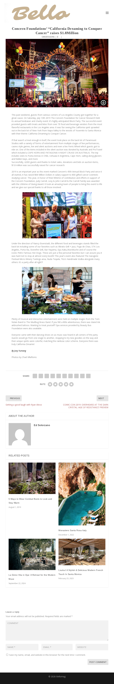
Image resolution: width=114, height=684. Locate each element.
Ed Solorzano (42, 425)
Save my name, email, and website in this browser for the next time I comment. (47, 654)
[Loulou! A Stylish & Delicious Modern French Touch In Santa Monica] (81, 552)
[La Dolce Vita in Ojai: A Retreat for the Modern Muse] (32, 554)
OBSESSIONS (48, 36)
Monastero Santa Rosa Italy (72, 530)
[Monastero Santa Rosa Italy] (81, 494)
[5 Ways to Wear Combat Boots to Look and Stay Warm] (32, 478)
